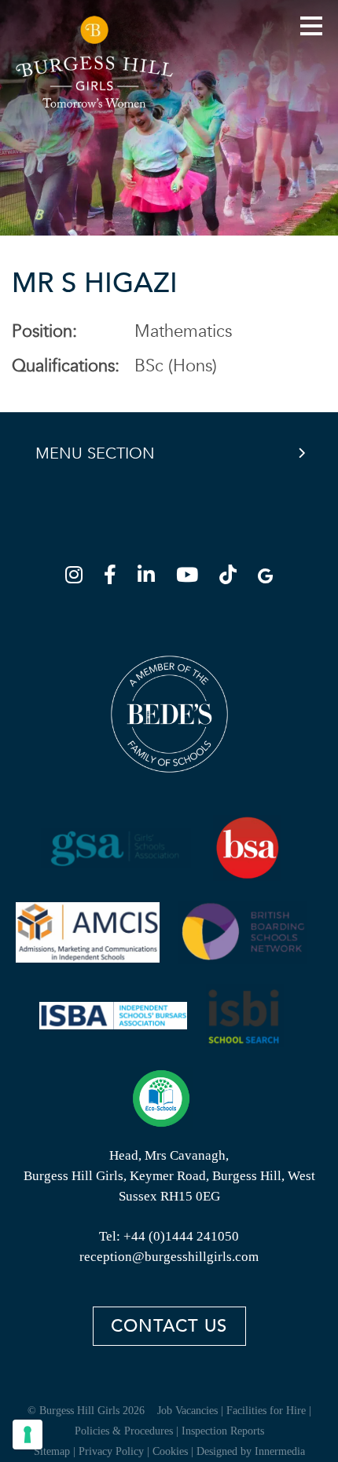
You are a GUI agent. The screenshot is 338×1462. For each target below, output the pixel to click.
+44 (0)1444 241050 (181, 1236)
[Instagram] (78, 577)
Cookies (170, 1451)
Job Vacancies (187, 1410)
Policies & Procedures (124, 1431)
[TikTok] (232, 577)
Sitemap (52, 1451)
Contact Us (169, 1326)
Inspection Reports (223, 1431)
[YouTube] (192, 577)
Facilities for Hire (266, 1410)
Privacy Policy (111, 1451)
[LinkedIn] (151, 577)
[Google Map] (265, 577)
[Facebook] (115, 577)
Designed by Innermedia (251, 1451)
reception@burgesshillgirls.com (169, 1256)
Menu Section (95, 453)
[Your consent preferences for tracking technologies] (27, 1434)
